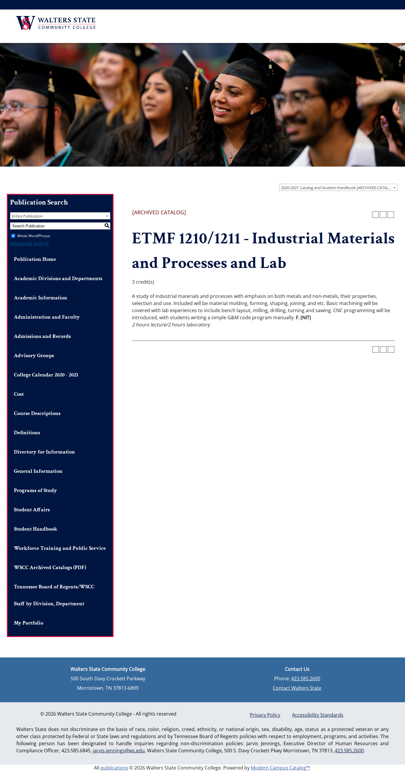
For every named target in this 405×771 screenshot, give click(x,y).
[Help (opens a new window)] (391, 214)
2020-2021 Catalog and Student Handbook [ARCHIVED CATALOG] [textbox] (338, 187)
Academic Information (40, 297)
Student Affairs (32, 509)
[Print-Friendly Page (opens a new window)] (383, 214)
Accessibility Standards (317, 715)
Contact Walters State (297, 688)
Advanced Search (29, 243)
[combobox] (338, 187)
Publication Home (35, 259)
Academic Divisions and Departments (58, 278)
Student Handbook (35, 529)
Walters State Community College (56, 23)
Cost (19, 394)
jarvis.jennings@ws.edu (119, 750)
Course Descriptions (37, 413)
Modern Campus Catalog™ (280, 767)
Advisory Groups (34, 355)
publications (114, 767)
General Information (38, 471)
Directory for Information (44, 451)
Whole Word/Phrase (33, 235)
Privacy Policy (265, 715)
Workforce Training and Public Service (60, 548)
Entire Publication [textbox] (27, 216)
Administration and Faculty (47, 317)
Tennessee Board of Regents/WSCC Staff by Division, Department (54, 595)
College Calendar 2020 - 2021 (46, 374)
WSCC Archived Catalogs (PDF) (50, 567)
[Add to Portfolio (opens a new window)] (375, 214)
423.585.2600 (305, 678)
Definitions (27, 432)
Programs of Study (35, 490)
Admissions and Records (42, 336)
